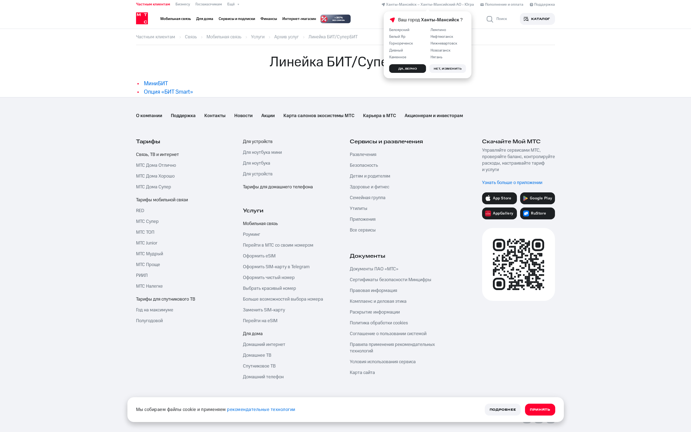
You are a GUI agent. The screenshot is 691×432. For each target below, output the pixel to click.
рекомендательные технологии (261, 409)
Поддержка (183, 116)
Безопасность (364, 165)
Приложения (362, 219)
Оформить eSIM (259, 256)
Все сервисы (363, 230)
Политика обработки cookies (379, 323)
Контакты (215, 116)
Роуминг (251, 234)
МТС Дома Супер (153, 187)
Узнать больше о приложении (512, 182)
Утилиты (358, 208)
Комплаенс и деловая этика (378, 301)
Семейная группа (367, 198)
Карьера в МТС (379, 116)
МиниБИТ (156, 83)
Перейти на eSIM (260, 321)
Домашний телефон (263, 377)
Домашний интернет (264, 344)
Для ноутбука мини (262, 152)
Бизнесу (182, 4)
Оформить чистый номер (269, 277)
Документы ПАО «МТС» (374, 269)
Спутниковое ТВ (259, 366)
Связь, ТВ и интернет (157, 154)
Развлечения (363, 154)
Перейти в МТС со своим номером (278, 245)
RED (140, 211)
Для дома (253, 334)
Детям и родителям (370, 176)
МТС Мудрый (149, 254)
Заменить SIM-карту (264, 310)
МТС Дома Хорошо (155, 176)
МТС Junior (146, 243)
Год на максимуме (154, 310)
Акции (268, 116)
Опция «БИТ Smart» (168, 92)
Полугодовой (149, 321)
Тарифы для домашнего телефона (278, 187)
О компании (149, 116)
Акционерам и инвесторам (434, 116)
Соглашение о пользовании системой (388, 334)
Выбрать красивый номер (269, 288)
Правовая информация (373, 290)
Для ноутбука (256, 163)
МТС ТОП (145, 232)
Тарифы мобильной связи (162, 200)
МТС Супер (147, 221)
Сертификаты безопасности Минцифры (390, 280)
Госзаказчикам (208, 4)
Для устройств (258, 141)
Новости (243, 116)
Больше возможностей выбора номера (283, 299)
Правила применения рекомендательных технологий (392, 347)
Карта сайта (362, 372)
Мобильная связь (260, 223)
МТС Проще (148, 264)
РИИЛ (142, 275)
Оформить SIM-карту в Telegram (276, 267)
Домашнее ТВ (257, 355)
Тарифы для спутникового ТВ (165, 299)
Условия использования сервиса (383, 362)
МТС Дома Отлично (156, 165)
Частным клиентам (153, 4)
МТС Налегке (149, 286)
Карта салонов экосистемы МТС (318, 116)
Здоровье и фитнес (369, 187)
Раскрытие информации (375, 312)
